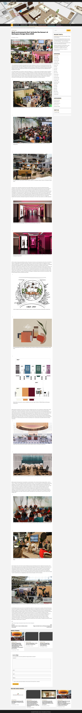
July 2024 (55, 85)
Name (14, 670)
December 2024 (56, 77)
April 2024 (55, 89)
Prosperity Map (56, 112)
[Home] (11, 25)
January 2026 (56, 57)
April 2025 (55, 71)
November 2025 (56, 60)
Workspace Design (14, 30)
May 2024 (55, 88)
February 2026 (56, 55)
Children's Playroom (57, 103)
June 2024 (55, 86)
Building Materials (56, 101)
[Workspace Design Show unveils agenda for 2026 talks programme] (46, 636)
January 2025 (56, 75)
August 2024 (56, 83)
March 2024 (56, 91)
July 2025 (55, 66)
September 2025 (56, 63)
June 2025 (55, 68)
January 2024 (56, 94)
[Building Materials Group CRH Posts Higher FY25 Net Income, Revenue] (18, 694)
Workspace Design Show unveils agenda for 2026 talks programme (45, 644)
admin (17, 37)
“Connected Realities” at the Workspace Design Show (31, 644)
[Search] (70, 25)
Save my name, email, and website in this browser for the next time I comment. (27, 681)
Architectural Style (57, 100)
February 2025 (56, 74)
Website (14, 677)
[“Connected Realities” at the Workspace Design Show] (31, 636)
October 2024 (56, 80)
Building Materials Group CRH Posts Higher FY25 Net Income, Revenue (18, 702)
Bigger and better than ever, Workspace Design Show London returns (42, 626)
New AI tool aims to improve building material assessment (19, 626)
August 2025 (56, 65)
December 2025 (56, 58)
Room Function (56, 104)
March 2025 (56, 72)
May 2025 (55, 69)
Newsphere (44, 711)
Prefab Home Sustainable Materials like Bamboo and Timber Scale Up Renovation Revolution (47, 703)
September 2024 (56, 82)
